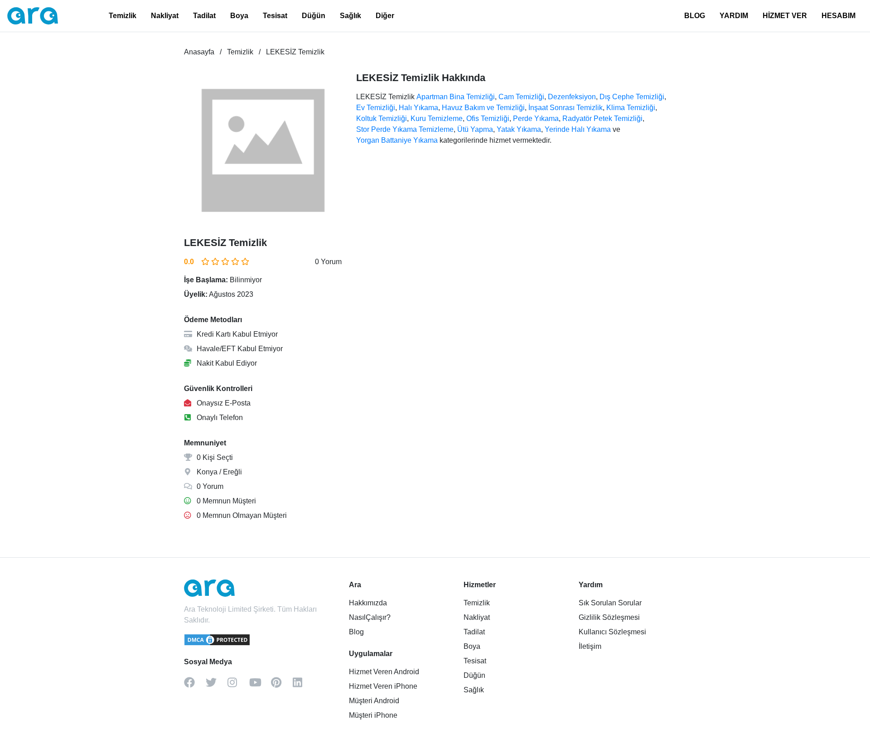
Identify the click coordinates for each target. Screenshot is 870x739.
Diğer (385, 15)
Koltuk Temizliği (381, 118)
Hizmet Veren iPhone (383, 686)
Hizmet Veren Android (384, 672)
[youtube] (260, 685)
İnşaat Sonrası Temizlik (565, 107)
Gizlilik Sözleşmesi (609, 617)
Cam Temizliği (521, 97)
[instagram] (238, 685)
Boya (239, 15)
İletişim (590, 646)
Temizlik (122, 15)
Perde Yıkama (536, 118)
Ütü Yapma (475, 129)
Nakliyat (165, 15)
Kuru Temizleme (437, 118)
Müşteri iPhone (373, 715)
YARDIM (734, 15)
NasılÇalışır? (370, 617)
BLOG (694, 15)
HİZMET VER (785, 15)
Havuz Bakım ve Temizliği (483, 107)
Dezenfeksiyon (572, 97)
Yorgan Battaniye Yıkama (397, 140)
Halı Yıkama (418, 107)
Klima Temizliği (630, 107)
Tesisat (275, 15)
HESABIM (839, 15)
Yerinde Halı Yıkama (578, 129)
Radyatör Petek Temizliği (602, 118)
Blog (356, 632)
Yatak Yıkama (519, 129)
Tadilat (204, 15)
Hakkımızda (368, 603)
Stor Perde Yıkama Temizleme (405, 129)
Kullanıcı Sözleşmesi (612, 632)
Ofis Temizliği (487, 118)
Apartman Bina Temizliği (455, 97)
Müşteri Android (374, 701)
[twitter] (216, 685)
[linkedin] (303, 685)
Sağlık (350, 15)
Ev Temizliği (375, 107)
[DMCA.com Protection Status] (217, 644)
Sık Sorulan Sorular (610, 603)
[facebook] (195, 685)
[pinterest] (282, 685)
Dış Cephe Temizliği (631, 97)
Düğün (313, 15)
